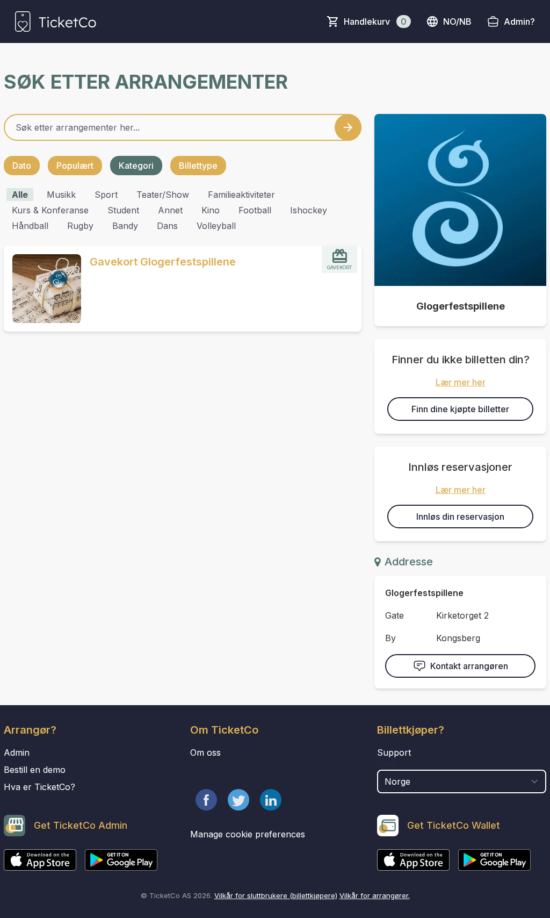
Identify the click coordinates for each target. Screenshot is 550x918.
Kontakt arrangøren (469, 666)
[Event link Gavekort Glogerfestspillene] (42, 289)
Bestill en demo (35, 769)
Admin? (519, 21)
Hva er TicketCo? (39, 786)
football (254, 210)
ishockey (308, 210)
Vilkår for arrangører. (374, 895)
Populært (74, 165)
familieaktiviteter (241, 194)
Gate (394, 615)
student (123, 210)
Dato (21, 165)
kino (210, 210)
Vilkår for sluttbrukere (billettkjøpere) (275, 895)
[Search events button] (348, 127)
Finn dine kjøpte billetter (460, 409)
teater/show (162, 194)
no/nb (457, 21)
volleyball (216, 225)
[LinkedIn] (270, 800)
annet (170, 210)
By (390, 638)
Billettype (198, 165)
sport (106, 194)
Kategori (136, 165)
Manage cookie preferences (247, 834)
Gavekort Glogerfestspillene (163, 261)
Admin (17, 752)
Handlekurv (375, 21)
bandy (125, 225)
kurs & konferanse (50, 210)
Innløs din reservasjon (460, 516)
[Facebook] (206, 800)
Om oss (205, 752)
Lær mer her (461, 382)
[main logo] (55, 21)
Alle (20, 194)
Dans (167, 225)
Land (388, 764)
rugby (80, 225)
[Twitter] (238, 800)
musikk (61, 194)
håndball (30, 225)
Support (394, 752)
